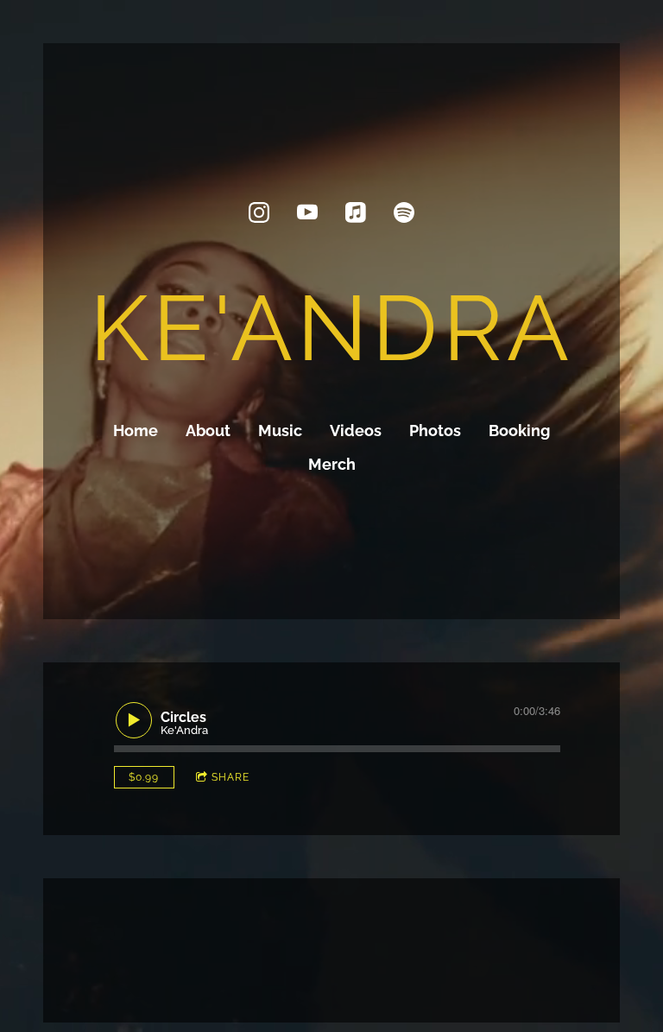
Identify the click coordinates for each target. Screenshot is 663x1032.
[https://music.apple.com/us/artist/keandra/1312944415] (355, 212)
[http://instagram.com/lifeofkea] (259, 212)
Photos (435, 430)
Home (135, 430)
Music (280, 430)
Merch (332, 464)
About (208, 430)
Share (230, 777)
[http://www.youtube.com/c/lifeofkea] (307, 212)
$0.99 (144, 777)
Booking (519, 430)
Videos (356, 430)
